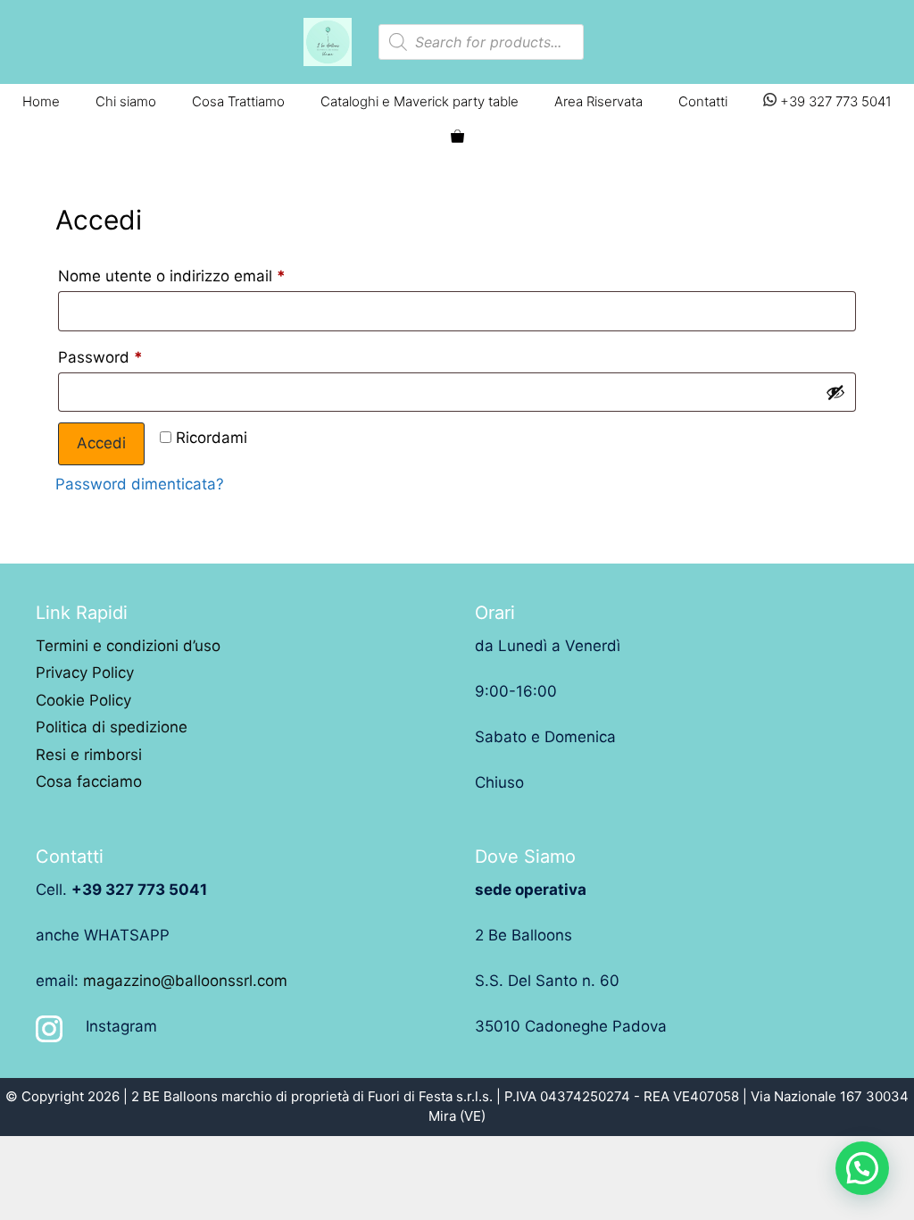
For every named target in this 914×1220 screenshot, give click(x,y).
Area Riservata (598, 101)
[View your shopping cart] (457, 137)
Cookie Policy (83, 700)
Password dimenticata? (139, 484)
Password (100, 357)
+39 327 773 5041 (834, 101)
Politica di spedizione (111, 727)
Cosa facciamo (89, 781)
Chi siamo (126, 101)
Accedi (101, 443)
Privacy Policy (85, 672)
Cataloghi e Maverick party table (419, 101)
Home (41, 101)
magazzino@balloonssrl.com (185, 981)
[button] (862, 1168)
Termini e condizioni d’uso (128, 646)
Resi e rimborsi (89, 755)
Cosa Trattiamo (238, 101)
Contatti (702, 101)
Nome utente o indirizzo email (172, 276)
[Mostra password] (835, 392)
